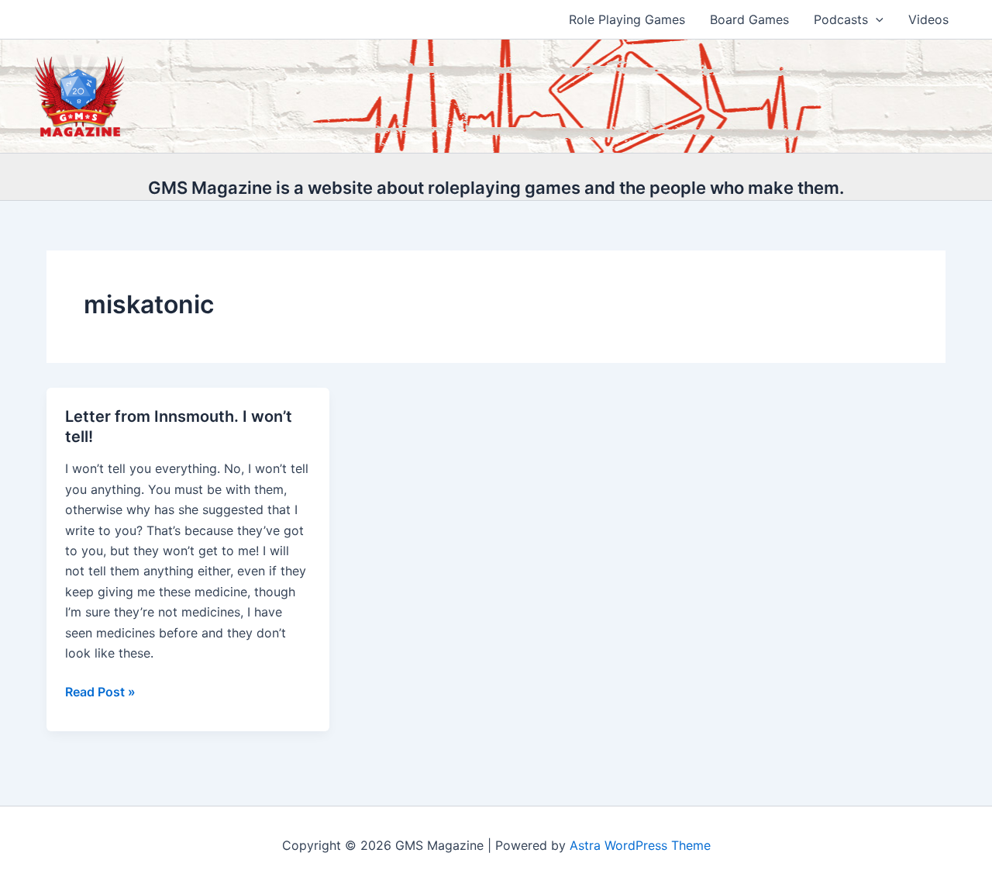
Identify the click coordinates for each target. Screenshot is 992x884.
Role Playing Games (627, 19)
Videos (928, 19)
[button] (876, 19)
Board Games (749, 19)
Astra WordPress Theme (640, 845)
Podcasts (841, 19)
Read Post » (100, 692)
